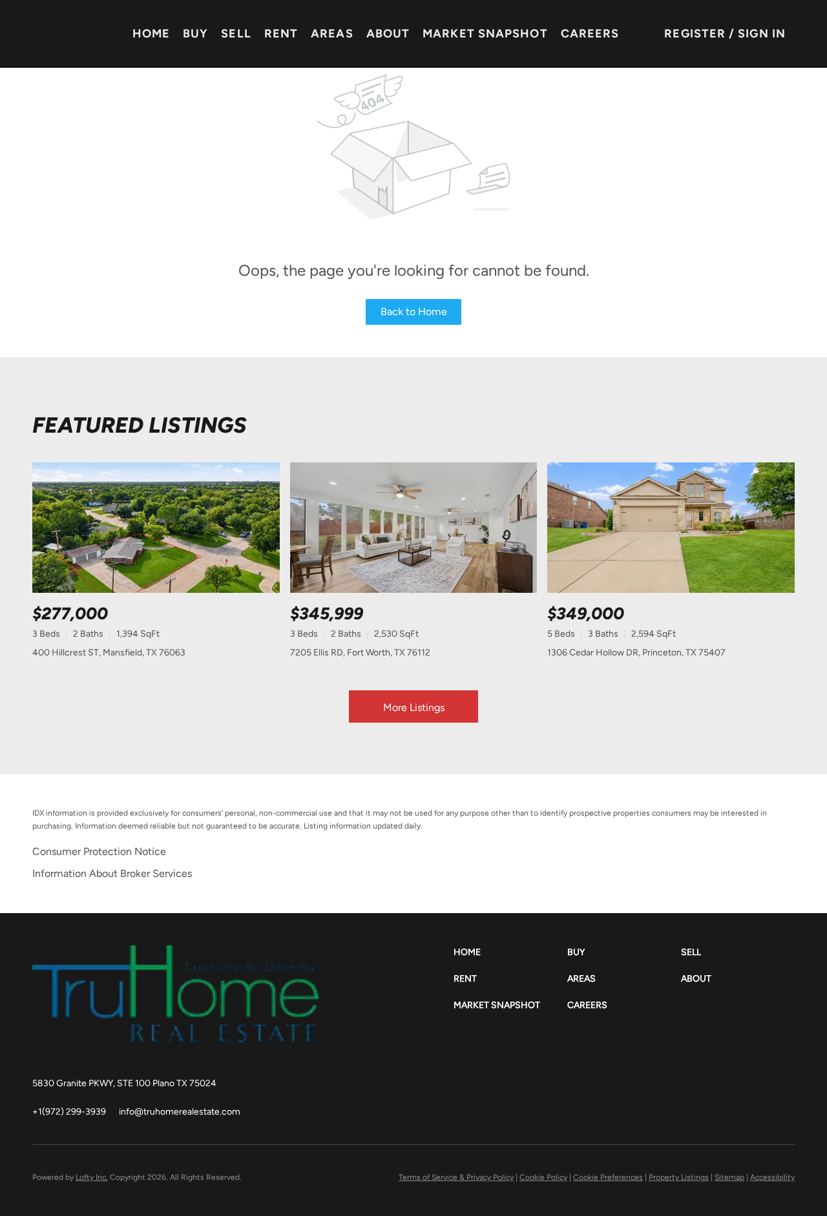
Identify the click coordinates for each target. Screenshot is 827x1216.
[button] (510, 952)
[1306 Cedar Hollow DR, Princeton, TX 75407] (671, 527)
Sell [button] (236, 33)
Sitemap (729, 1177)
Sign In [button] (762, 33)
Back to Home (414, 311)
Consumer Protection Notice (99, 851)
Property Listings (679, 1177)
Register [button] (695, 33)
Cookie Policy (543, 1177)
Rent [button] (281, 33)
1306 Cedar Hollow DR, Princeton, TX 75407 (636, 652)
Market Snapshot (485, 33)
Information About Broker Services (112, 873)
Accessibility (772, 1177)
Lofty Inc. (92, 1177)
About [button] (388, 33)
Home (151, 33)
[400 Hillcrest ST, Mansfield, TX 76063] (156, 527)
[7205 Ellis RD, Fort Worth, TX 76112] (414, 527)
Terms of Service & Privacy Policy (456, 1177)
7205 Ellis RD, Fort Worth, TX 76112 (360, 652)
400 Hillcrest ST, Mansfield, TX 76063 (108, 652)
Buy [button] (195, 33)
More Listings (414, 707)
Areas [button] (332, 33)
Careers (590, 33)
